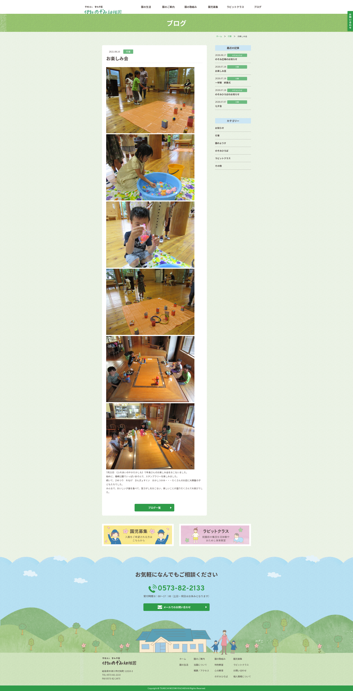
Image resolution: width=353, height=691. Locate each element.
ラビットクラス (235, 7)
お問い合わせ (240, 670)
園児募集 (213, 7)
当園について (200, 664)
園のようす (220, 143)
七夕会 (218, 106)
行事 (128, 51)
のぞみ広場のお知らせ (226, 59)
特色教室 (219, 664)
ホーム (182, 658)
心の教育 (219, 670)
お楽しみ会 (220, 70)
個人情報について (242, 676)
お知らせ (219, 128)
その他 (218, 165)
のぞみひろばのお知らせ (227, 94)
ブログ (257, 7)
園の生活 (146, 7)
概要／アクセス (201, 670)
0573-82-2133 (181, 588)
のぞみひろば (221, 150)
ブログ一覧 (154, 507)
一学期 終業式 (223, 82)
